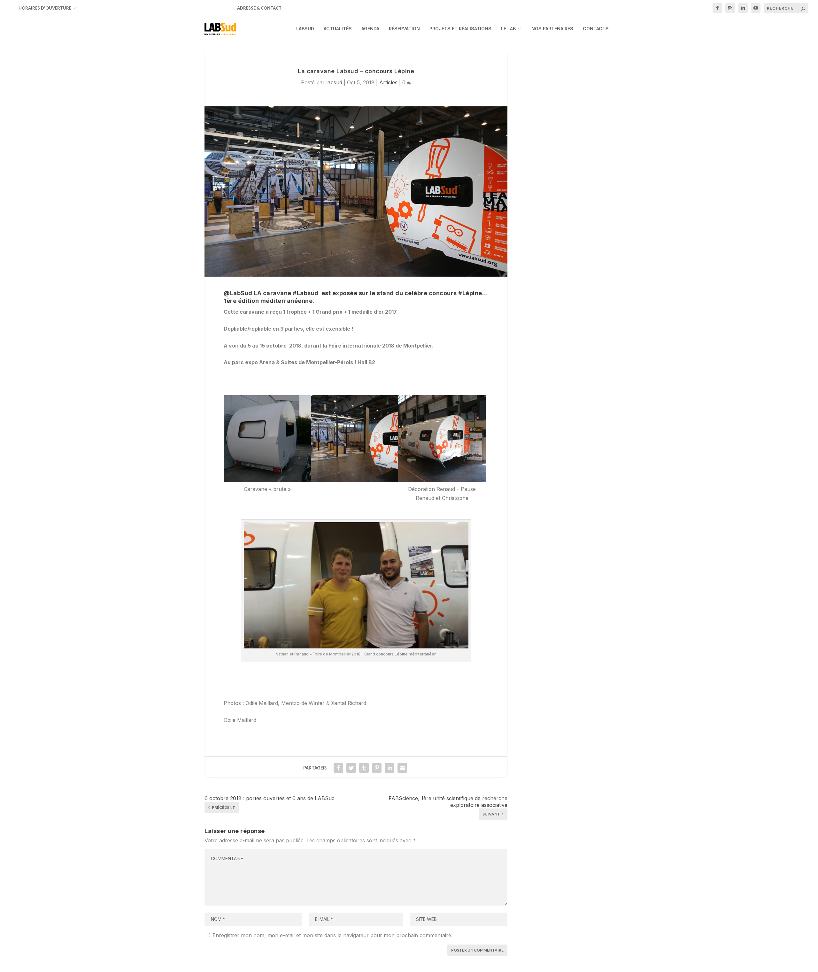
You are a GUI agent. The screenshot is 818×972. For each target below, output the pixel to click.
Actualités (338, 28)
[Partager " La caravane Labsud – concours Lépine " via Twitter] (351, 768)
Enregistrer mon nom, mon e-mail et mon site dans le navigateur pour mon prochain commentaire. (332, 935)
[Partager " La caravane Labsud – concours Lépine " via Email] (402, 768)
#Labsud (306, 293)
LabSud (305, 28)
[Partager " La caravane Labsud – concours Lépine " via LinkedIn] (389, 768)
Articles (388, 82)
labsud (334, 82)
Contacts (596, 28)
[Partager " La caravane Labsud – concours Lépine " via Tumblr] (364, 768)
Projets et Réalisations (460, 28)
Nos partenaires (552, 28)
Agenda (370, 28)
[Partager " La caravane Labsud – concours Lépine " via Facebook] (338, 768)
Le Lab (508, 28)
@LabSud (238, 293)
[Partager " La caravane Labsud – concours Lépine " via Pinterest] (376, 768)
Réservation (404, 28)
